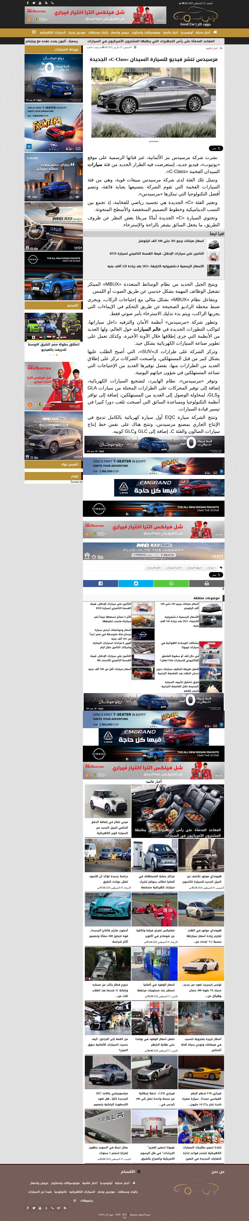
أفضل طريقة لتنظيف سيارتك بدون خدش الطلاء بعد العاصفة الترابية (177, 671)
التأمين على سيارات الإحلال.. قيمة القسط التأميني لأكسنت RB (110, 658)
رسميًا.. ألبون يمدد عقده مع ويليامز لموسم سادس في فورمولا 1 (78, 41)
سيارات (95, 164)
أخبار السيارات (173, 567)
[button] (57, 355)
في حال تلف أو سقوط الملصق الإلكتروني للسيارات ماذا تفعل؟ (179, 658)
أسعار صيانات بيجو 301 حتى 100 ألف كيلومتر (171, 241)
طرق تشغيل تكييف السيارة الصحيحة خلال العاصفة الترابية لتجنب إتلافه (180, 686)
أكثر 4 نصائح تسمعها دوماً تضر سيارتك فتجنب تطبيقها (112, 619)
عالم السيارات (147, 329)
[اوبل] (153, 467)
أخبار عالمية (211, 48)
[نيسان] (153, 510)
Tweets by (76, 481)
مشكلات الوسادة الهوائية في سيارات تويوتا (180, 645)
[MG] (54, 226)
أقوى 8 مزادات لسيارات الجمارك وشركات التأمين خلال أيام (112, 645)
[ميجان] (154, 445)
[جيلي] (169, 489)
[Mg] (153, 552)
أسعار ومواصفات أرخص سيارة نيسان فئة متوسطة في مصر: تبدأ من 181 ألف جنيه (110, 634)
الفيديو (72, 305)
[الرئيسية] (215, 32)
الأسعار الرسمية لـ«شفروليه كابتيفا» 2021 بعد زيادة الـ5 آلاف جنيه (155, 266)
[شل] (153, 531)
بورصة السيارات (66, 49)
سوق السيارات (193, 567)
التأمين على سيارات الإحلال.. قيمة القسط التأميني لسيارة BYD (157, 254)
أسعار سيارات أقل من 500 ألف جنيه (109, 669)
